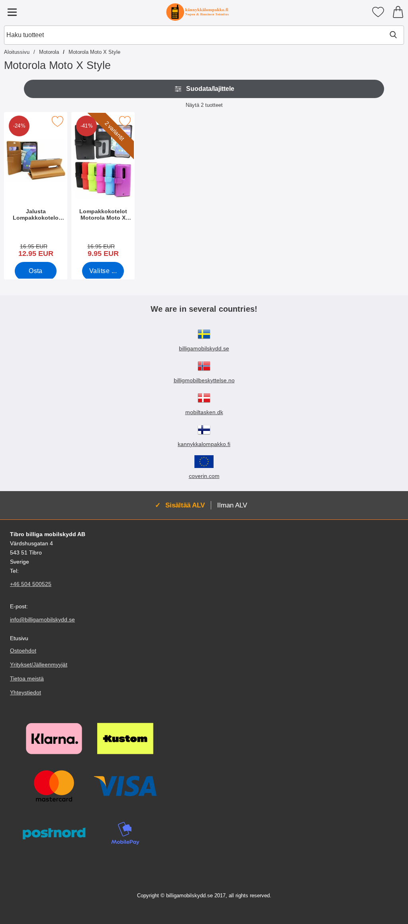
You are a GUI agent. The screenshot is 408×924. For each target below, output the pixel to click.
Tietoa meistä (27, 678)
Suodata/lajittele (210, 88)
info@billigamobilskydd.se (42, 619)
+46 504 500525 (30, 584)
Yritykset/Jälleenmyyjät (38, 664)
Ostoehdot (23, 650)
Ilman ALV (232, 505)
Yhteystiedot (25, 692)
